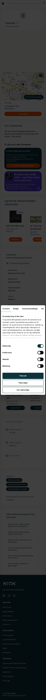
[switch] (40, 352)
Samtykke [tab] (6, 309)
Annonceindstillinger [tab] (30, 309)
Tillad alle (23, 376)
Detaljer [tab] (16, 309)
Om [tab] (42, 309)
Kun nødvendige (23, 390)
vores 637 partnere (14, 320)
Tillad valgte (22, 383)
